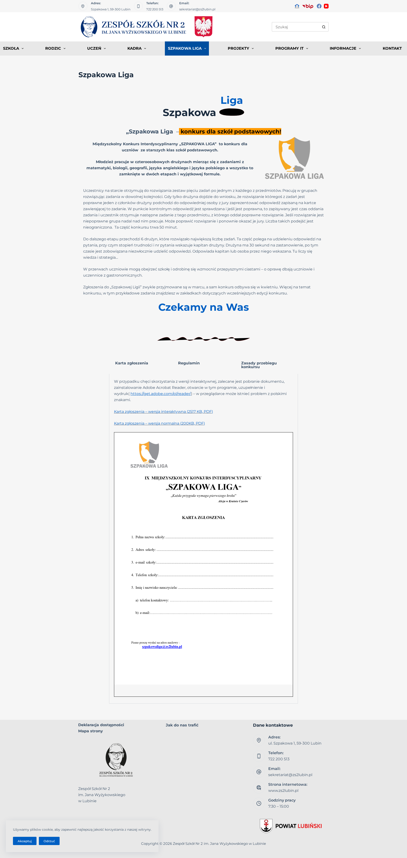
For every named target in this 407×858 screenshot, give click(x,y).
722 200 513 (154, 9)
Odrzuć (49, 841)
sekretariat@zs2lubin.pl (197, 9)
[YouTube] (326, 6)
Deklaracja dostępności (101, 725)
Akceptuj (25, 841)
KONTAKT (392, 48)
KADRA (134, 48)
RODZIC (53, 48)
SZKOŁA (11, 48)
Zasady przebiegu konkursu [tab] (259, 365)
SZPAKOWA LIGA (185, 48)
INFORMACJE (343, 48)
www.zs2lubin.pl (283, 790)
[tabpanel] (203, 539)
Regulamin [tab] (189, 363)
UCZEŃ (94, 48)
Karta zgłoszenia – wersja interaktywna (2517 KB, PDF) (163, 411)
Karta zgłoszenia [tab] (131, 363)
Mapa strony (90, 731)
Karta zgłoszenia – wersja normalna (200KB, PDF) (159, 423)
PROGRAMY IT (289, 48)
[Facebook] (319, 6)
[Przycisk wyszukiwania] (324, 27)
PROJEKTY (238, 48)
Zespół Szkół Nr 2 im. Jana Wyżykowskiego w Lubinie (219, 843)
